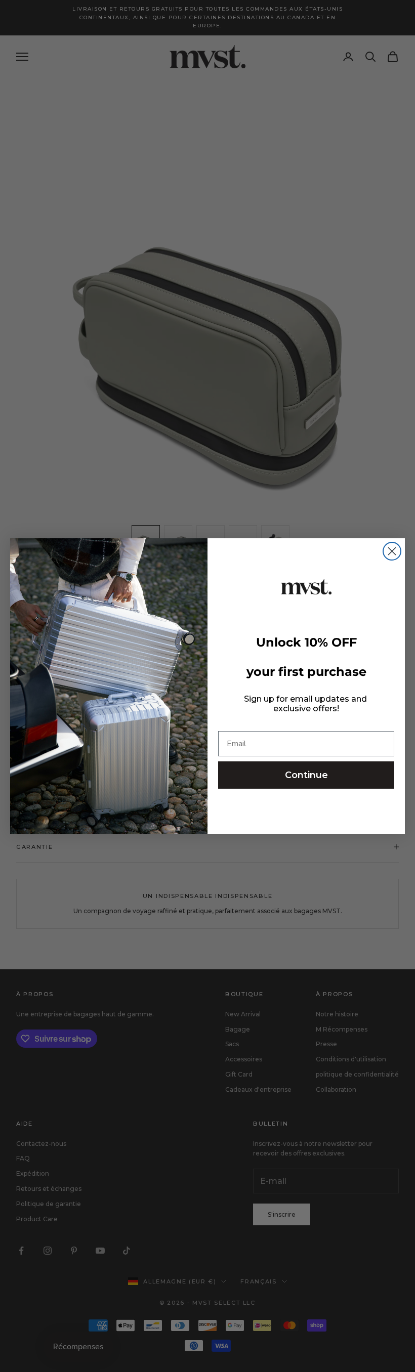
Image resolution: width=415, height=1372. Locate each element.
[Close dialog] (392, 551)
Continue (306, 775)
